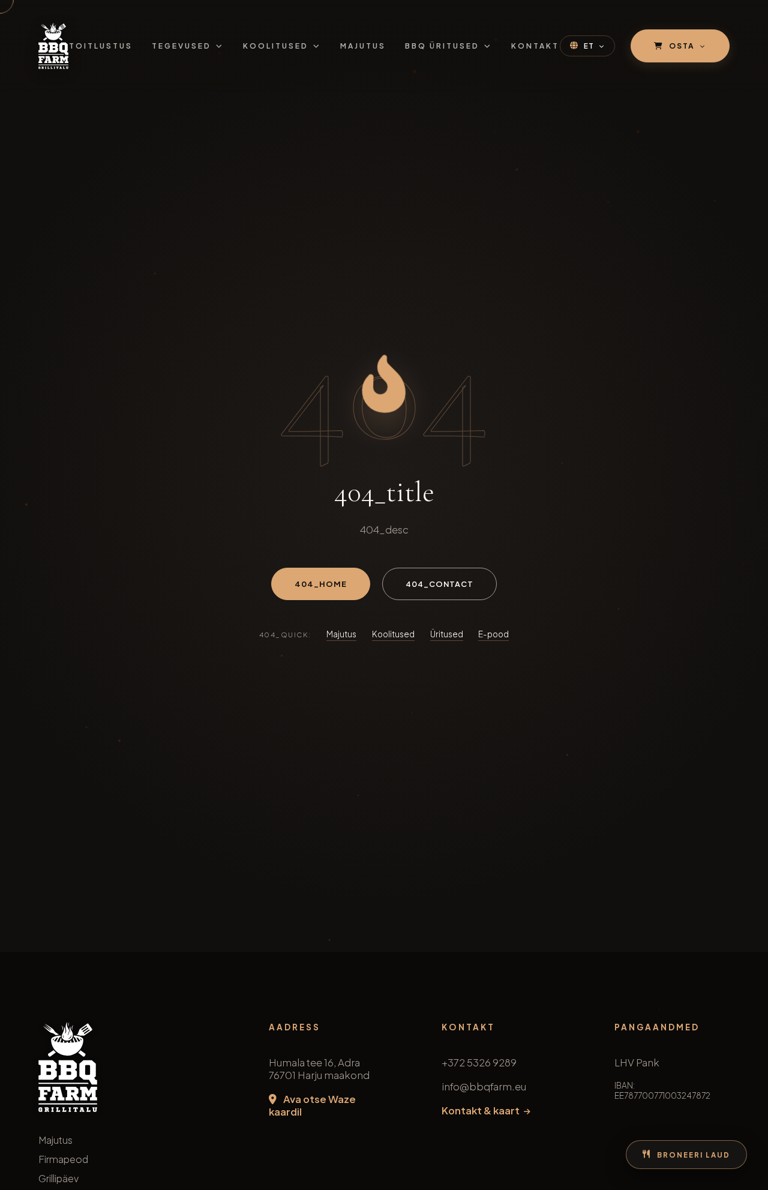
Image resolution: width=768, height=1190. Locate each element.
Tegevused (181, 45)
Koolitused (275, 45)
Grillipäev (58, 1178)
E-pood (493, 634)
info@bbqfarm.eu (484, 1086)
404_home (321, 584)
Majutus (363, 45)
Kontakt (535, 45)
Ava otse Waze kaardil (312, 1105)
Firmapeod (63, 1159)
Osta (682, 45)
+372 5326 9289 (479, 1062)
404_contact (439, 584)
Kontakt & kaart (481, 1110)
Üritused (446, 634)
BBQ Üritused (442, 45)
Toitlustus (101, 45)
